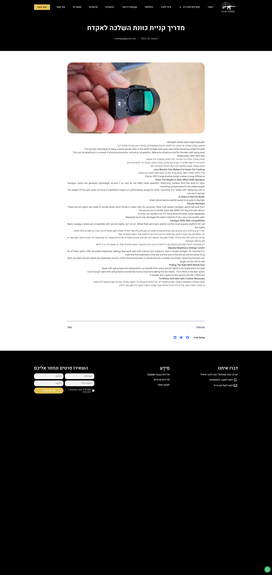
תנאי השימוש (76, 389)
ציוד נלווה (166, 7)
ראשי (210, 7)
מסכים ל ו (79, 390)
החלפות (149, 7)
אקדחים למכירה (191, 7)
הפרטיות (87, 391)
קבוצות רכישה (129, 7)
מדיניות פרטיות (162, 379)
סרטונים (93, 7)
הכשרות (110, 7)
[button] (187, 337)
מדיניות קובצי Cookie (158, 374)
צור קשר (60, 7)
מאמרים (77, 7)
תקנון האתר (164, 385)
